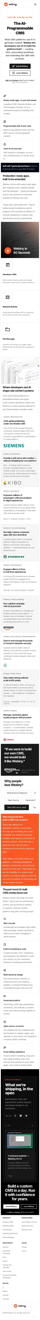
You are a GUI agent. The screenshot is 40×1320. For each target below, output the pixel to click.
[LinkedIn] (20, 1115)
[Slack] (26, 1115)
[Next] (32, 1125)
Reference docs (27, 1226)
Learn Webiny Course (29, 1222)
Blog (4, 1257)
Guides (5, 1261)
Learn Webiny (22, 73)
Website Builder (8, 1226)
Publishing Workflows (10, 1233)
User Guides (7, 1271)
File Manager (7, 1230)
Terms (24, 1251)
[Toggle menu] (35, 4)
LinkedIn (6, 1295)
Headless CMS (8, 1222)
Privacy (24, 1247)
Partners (6, 1247)
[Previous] (27, 1125)
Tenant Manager (8, 1237)
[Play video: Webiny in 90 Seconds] (20, 240)
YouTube (6, 1299)
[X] (15, 1115)
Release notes (27, 1230)
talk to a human (11, 80)
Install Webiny (22, 66)
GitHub (5, 1291)
